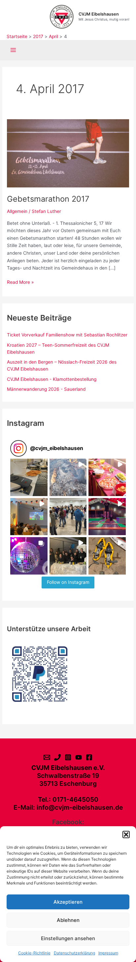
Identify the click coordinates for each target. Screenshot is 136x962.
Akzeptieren (68, 902)
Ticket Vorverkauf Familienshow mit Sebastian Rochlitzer (67, 334)
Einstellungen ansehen (68, 938)
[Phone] (57, 757)
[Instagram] (68, 757)
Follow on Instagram (68, 582)
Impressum (108, 952)
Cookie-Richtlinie (34, 952)
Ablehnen (68, 920)
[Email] (47, 757)
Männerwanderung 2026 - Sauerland (46, 389)
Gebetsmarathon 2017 (48, 199)
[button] (126, 834)
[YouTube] (78, 757)
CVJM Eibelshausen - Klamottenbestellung (51, 379)
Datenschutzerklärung (74, 952)
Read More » (20, 282)
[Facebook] (89, 757)
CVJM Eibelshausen (99, 14)
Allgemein (17, 211)
